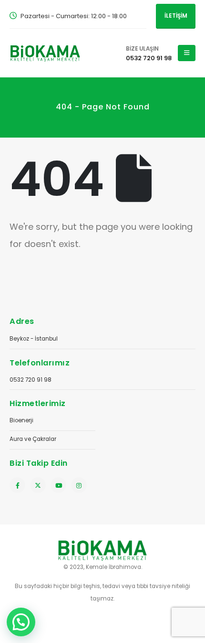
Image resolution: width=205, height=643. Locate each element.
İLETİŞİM (175, 16)
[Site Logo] (45, 52)
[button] (21, 622)
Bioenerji (21, 420)
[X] (38, 485)
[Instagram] (79, 485)
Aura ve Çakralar (33, 439)
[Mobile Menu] (186, 53)
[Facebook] (17, 485)
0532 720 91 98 (30, 380)
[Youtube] (58, 485)
